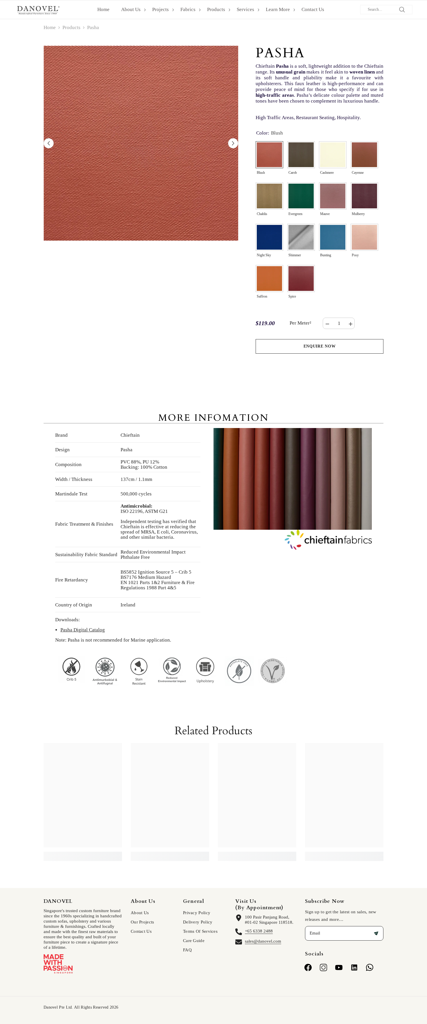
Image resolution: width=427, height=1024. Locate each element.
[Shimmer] (301, 237)
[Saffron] (269, 278)
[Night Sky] (269, 237)
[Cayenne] (364, 154)
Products (71, 27)
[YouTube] (339, 967)
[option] (141, 143)
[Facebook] (308, 967)
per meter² (300, 323)
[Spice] (301, 278)
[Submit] (376, 933)
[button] (49, 143)
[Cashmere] (333, 154)
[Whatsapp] (369, 967)
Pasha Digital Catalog (82, 630)
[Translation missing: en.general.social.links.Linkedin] (354, 967)
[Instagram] (323, 967)
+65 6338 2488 (259, 931)
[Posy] (364, 237)
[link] (83, 853)
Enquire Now (320, 346)
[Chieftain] (293, 540)
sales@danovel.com (263, 941)
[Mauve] (333, 196)
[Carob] (301, 154)
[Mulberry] (364, 196)
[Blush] (269, 154)
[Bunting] (333, 237)
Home (50, 27)
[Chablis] (269, 196)
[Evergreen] (301, 196)
